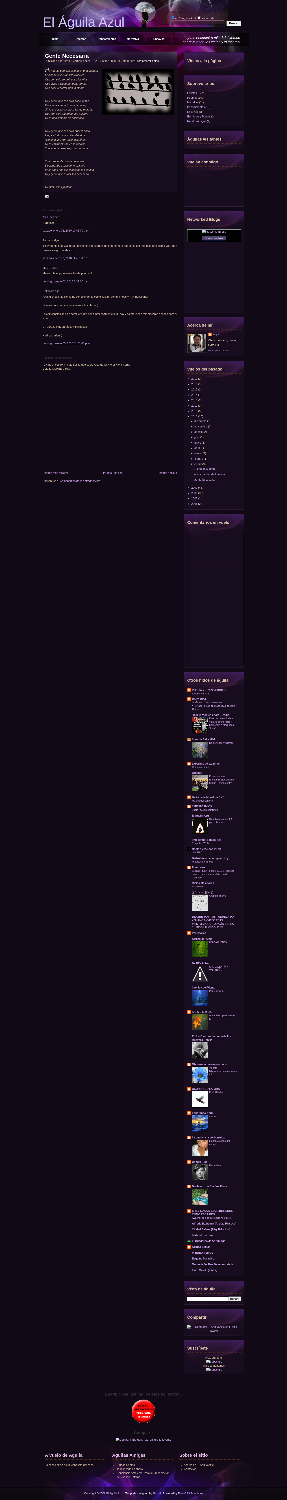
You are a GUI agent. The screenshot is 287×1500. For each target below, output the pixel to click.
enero (198, 464)
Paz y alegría (216, 991)
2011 (194, 411)
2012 (194, 405)
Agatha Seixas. (201, 1247)
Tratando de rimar (203, 1235)
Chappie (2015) (200, 843)
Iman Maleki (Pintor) (204, 1270)
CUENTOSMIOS (202, 806)
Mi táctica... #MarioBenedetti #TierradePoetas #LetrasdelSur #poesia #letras (213, 706)
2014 (194, 395)
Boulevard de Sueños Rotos (210, 1186)
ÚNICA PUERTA (218, 942)
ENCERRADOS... (201, 693)
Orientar (197, 772)
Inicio (55, 39)
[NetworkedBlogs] (214, 231)
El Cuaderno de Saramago (208, 1241)
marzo (198, 453)
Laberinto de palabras (206, 763)
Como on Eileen (200, 767)
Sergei (216, 334)
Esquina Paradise (203, 1258)
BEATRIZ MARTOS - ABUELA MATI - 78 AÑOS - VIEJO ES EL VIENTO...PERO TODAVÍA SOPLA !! (214, 920)
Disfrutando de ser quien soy (210, 858)
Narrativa (133, 39)
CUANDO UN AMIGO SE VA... (208, 927)
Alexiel (156, 1493)
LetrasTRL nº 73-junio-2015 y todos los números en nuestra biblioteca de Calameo (213, 874)
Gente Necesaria (67, 56)
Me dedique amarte (202, 800)
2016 (194, 384)
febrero (199, 458)
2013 (194, 400)
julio (197, 437)
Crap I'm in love (217, 895)
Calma (212, 1116)
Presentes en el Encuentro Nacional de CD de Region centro (221, 779)
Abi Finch (48, 217)
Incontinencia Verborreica (208, 1137)
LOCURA (197, 852)
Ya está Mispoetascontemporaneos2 (223, 1071)
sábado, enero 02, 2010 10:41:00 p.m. (66, 230)
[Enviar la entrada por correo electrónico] (46, 196)
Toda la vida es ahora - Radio (210, 715)
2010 (194, 416)
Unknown (48, 291)
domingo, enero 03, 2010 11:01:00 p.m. (66, 343)
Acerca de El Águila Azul (199, 1465)
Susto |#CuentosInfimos (205, 810)
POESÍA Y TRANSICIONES (209, 690)
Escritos (192, 93)
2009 (194, 487)
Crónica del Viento (203, 987)
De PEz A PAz (200, 963)
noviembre (201, 426)
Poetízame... (199, 867)
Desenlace (215, 1165)
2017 (194, 378)
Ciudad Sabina (126, 1465)
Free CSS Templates (190, 1493)
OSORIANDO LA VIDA (206, 1088)
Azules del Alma (202, 939)
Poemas (81, 39)
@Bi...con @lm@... (203, 892)
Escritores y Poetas (147, 61)
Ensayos (159, 39)
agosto (198, 432)
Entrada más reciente (56, 473)
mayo (198, 442)
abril (197, 448)
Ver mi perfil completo (219, 350)
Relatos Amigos (196, 121)
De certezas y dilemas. (221, 742)
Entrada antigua (167, 473)
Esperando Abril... (203, 1113)
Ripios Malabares (203, 883)
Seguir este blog (214, 238)
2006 (194, 503)
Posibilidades (216, 1092)
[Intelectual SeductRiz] (206, 839)
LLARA (47, 267)
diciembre (200, 421)
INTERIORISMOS (202, 1252)
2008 (194, 493)
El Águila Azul (200, 815)
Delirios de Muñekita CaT (208, 797)
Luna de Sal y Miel (203, 739)
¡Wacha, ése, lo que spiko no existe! (211, 1217)
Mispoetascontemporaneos (209, 1064)
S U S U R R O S (202, 1012)
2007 (194, 498)
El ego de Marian (204, 468)
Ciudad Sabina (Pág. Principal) (211, 1229)
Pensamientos (107, 39)
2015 (194, 389)
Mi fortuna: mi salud (202, 861)
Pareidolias (199, 933)
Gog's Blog (199, 699)
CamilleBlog (199, 1162)
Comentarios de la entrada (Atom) (80, 481)
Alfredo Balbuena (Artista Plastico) (214, 1223)
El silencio (197, 886)
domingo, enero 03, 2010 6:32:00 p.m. (66, 281)
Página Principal (113, 473)
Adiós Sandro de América (209, 474)
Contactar (190, 1469)
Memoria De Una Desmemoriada (213, 1264)
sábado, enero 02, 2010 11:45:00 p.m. (66, 258)
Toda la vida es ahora (130, 1469)
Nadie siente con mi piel (207, 849)
